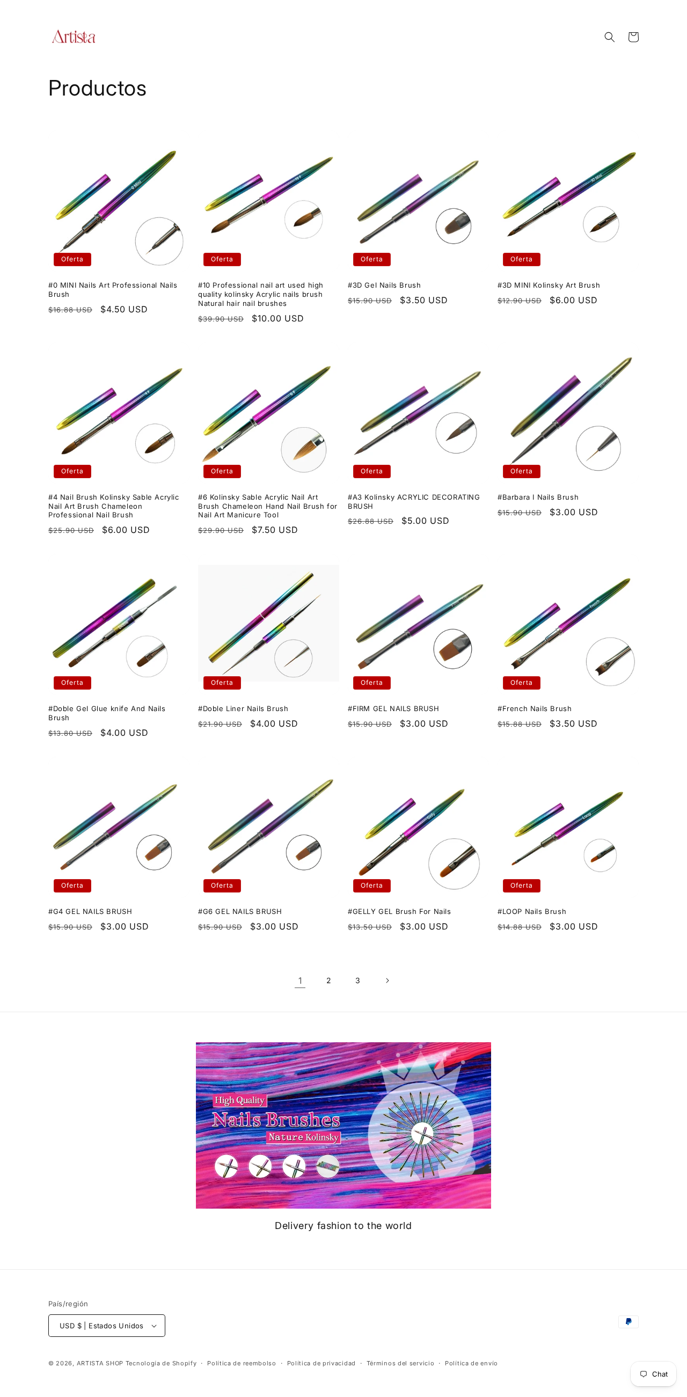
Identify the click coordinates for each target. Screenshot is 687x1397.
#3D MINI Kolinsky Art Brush (549, 285)
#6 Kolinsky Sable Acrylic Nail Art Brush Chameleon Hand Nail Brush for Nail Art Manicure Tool (268, 506)
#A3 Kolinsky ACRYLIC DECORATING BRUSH (414, 501)
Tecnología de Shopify (161, 1363)
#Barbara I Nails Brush (538, 497)
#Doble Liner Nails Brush (243, 708)
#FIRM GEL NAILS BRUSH (394, 708)
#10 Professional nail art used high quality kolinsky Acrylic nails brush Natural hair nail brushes (261, 294)
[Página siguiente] (387, 980)
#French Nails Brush (535, 708)
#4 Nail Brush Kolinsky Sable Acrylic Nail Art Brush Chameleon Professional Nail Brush (113, 506)
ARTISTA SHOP (100, 1363)
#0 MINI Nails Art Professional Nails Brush (113, 289)
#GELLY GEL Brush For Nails (399, 911)
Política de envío (471, 1363)
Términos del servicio (401, 1363)
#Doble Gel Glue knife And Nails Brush (107, 713)
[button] (610, 37)
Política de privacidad (321, 1363)
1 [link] (300, 980)
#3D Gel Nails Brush (384, 285)
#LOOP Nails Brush (532, 911)
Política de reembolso (241, 1363)
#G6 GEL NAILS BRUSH (240, 911)
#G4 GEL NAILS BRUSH (90, 911)
